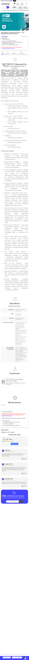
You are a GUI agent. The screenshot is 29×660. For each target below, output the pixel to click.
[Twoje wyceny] (17, 3)
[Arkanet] (1, 10)
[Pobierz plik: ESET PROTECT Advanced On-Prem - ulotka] (3, 381)
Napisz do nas (7, 657)
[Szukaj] (8, 7)
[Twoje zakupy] (22, 3)
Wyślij (21, 501)
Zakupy (22, 4)
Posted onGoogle (25, 458)
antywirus (12, 432)
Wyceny (17, 4)
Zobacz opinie (14, 443)
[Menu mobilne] (26, 3)
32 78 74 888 (17, 657)
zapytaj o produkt (24, 36)
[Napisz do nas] (25, 657)
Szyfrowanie (14, 10)
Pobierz (3, 405)
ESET (6, 38)
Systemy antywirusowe (7, 10)
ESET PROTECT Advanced (7, 415)
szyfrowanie (4, 432)
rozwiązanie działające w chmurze (8, 48)
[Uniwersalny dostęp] (14, 3)
